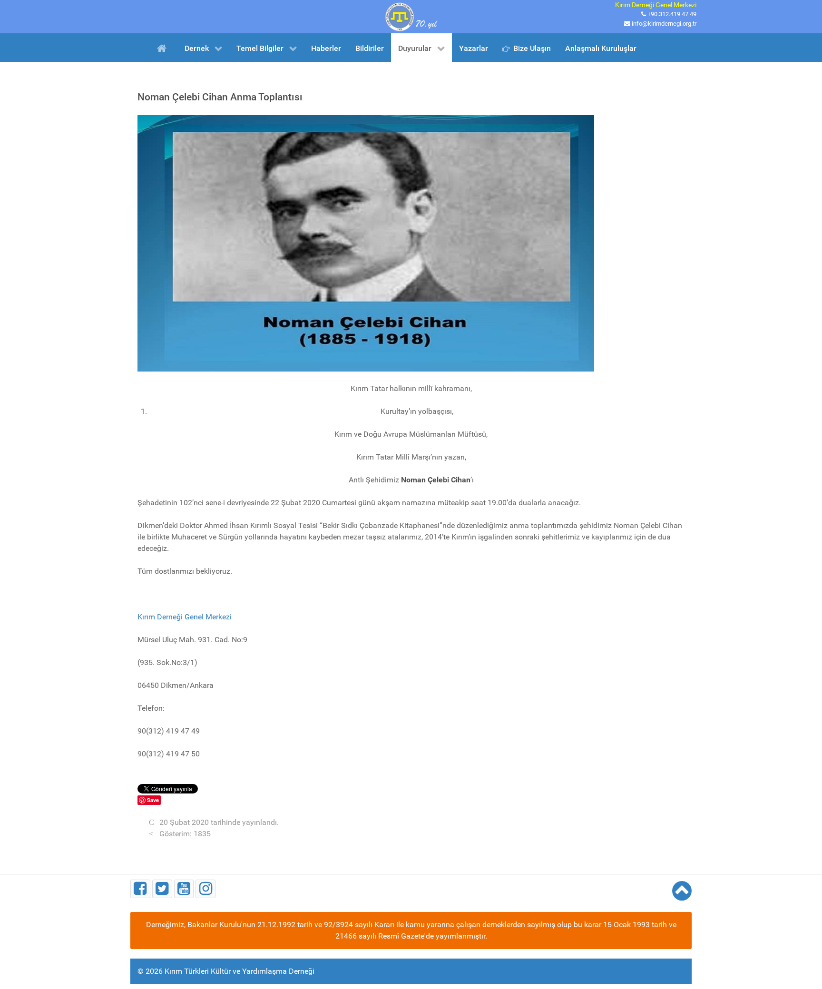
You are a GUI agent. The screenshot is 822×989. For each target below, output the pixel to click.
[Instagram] (205, 889)
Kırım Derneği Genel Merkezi (184, 616)
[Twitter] (162, 889)
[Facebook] (140, 889)
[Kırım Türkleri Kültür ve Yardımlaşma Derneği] (411, 15)
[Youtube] (184, 889)
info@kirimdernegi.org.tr (664, 23)
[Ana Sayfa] (163, 47)
